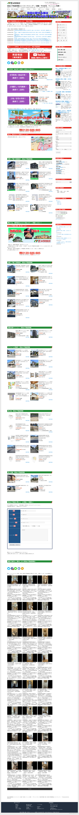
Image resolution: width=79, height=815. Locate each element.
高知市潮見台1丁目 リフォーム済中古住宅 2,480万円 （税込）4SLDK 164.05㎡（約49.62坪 (29, 612)
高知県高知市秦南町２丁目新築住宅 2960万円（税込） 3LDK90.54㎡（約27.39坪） (45, 690)
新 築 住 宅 (61, 24)
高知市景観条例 (58, 171)
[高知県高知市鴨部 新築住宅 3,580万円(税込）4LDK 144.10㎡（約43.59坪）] (45, 658)
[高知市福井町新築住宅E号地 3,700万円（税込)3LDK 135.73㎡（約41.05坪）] (14, 632)
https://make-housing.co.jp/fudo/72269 (27, 672)
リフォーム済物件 (61, 30)
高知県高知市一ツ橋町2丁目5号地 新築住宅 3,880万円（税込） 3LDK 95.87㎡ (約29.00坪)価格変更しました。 (33, 35)
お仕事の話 (59, 201)
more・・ (70, 76)
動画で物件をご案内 (62, 52)
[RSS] (22, 62)
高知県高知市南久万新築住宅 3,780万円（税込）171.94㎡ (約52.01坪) (44, 716)
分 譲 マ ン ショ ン (62, 35)
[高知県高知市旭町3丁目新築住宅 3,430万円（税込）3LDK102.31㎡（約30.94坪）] (45, 632)
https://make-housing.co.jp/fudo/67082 (27, 647)
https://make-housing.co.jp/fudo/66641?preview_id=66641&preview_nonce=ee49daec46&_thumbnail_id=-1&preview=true (14, 753)
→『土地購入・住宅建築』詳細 (46, 91)
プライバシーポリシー (62, 57)
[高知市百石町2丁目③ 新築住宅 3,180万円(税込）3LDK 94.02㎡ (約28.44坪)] (45, 606)
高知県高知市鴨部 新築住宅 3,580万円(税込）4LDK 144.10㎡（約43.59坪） (45, 664)
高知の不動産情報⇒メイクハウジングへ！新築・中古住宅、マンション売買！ (34, 6)
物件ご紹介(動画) (14, 9)
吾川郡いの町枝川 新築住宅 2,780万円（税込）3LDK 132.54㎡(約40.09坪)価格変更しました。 (32, 38)
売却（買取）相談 (61, 49)
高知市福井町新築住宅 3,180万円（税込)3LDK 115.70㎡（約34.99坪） (14, 612)
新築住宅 (22, 9)
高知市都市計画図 (59, 169)
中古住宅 (28, 9)
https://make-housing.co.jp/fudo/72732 (12, 672)
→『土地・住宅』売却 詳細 (47, 103)
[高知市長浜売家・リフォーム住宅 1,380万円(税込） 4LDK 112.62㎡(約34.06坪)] (14, 658)
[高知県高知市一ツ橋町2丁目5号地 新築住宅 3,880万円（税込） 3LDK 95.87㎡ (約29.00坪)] (14, 710)
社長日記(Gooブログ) (40, 808)
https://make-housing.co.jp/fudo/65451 (43, 751)
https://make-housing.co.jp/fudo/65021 (43, 647)
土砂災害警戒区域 (59, 164)
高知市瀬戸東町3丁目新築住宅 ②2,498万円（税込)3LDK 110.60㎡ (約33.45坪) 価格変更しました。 (33, 41)
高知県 (58, 190)
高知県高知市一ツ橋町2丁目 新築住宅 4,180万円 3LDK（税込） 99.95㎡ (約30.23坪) (29, 716)
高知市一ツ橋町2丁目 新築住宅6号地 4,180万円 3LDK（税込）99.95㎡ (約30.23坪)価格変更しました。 (33, 33)
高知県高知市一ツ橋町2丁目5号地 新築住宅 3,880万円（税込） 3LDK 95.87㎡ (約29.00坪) (14, 716)
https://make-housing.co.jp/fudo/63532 (43, 698)
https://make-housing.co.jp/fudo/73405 (12, 594)
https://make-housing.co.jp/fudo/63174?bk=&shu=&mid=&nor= (27, 699)
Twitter (38, 807)
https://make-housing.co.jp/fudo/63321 (43, 725)
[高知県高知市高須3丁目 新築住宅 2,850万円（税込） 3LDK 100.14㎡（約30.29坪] (45, 737)
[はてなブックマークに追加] (19, 62)
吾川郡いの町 (62, 192)
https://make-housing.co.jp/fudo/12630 (27, 751)
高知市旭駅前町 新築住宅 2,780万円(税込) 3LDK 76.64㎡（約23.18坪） (14, 585)
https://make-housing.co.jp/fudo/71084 (43, 620)
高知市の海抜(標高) (59, 167)
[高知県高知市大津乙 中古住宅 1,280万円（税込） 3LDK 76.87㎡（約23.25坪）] (29, 765)
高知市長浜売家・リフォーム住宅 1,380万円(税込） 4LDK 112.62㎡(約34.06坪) (14, 664)
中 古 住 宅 (61, 27)
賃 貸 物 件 (62, 40)
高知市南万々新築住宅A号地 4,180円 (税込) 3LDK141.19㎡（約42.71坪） (28, 585)
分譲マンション (41, 9)
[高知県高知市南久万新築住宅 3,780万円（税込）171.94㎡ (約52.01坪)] (45, 710)
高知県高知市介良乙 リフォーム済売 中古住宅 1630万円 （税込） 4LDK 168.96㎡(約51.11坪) (14, 743)
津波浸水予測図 (61, 161)
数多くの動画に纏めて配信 (34, 50)
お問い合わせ (60, 59)
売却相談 (47, 9)
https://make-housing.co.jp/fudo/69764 (43, 672)
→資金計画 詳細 (49, 79)
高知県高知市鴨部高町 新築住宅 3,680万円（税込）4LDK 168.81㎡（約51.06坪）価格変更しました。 (33, 31)
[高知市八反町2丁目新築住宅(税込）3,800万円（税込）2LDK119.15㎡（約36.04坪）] (29, 658)
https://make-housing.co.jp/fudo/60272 (27, 725)
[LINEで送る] (15, 62)
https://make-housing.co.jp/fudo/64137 (27, 780)
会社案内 (59, 9)
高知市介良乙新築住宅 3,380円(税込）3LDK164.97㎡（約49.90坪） (45, 585)
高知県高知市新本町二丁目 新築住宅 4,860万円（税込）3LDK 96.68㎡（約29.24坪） (14, 771)
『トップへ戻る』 (40, 804)
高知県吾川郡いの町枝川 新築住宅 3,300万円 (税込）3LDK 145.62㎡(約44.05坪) (29, 690)
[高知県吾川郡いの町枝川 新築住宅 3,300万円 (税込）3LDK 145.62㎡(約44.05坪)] (29, 684)
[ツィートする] (8, 62)
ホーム (8, 9)
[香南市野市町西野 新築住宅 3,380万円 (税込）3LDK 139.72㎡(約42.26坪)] (29, 632)
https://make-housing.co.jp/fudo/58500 (14, 725)
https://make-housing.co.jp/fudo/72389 (12, 647)
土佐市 (65, 191)
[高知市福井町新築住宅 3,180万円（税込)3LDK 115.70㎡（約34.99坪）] (14, 606)
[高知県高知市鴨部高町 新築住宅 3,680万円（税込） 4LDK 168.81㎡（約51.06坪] (45, 765)
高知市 (58, 191)
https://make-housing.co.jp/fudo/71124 (43, 594)
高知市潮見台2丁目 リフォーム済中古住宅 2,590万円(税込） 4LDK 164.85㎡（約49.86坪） (14, 690)
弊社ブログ (58, 200)
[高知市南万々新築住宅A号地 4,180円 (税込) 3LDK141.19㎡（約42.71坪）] (29, 579)
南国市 (61, 191)
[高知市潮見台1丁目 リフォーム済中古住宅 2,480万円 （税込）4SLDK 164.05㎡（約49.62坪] (29, 606)
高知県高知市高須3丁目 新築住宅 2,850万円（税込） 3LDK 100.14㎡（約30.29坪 (45, 743)
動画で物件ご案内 (29, 804)
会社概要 (27, 807)
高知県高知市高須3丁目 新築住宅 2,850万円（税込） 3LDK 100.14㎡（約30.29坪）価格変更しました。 (33, 37)
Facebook (38, 806)
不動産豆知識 (60, 54)
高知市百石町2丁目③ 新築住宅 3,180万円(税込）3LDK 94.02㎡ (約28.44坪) (45, 612)
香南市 (68, 191)
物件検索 (53, 9)
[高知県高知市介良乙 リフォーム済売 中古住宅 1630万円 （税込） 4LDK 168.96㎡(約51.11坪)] (14, 737)
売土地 (34, 9)
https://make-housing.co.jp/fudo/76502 (29, 620)
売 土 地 (61, 32)
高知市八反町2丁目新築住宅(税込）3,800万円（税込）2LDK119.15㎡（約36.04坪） (29, 664)
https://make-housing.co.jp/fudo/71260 (13, 698)
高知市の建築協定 (59, 173)
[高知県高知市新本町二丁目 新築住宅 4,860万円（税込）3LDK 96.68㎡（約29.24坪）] (14, 765)
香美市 (58, 192)
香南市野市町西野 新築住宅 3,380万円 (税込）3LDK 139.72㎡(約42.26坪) (29, 638)
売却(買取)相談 (28, 805)
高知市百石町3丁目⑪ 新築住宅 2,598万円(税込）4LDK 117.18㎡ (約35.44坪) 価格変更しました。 (33, 39)
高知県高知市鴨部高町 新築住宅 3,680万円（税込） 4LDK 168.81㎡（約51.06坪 (44, 771)
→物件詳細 (27, 168)
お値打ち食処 (59, 204)
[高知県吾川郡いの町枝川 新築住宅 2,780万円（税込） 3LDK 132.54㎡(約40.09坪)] (29, 737)
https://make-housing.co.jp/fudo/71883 (12, 620)
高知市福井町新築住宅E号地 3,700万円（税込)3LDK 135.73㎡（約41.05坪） (14, 638)
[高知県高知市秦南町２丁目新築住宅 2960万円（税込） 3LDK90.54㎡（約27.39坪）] (45, 684)
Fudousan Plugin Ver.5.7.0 (73, 813)
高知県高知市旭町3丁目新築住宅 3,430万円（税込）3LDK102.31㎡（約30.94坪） (45, 638)
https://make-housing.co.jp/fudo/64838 (12, 780)
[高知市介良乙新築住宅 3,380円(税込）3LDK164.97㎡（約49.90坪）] (45, 579)
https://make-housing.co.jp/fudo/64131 (43, 780)
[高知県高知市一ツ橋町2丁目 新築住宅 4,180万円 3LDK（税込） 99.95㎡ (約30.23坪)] (29, 710)
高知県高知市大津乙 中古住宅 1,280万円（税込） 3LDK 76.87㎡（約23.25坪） (28, 771)
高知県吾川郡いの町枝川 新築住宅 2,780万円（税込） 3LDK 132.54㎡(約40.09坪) (29, 743)
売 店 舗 (62, 37)
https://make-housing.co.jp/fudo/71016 (27, 594)
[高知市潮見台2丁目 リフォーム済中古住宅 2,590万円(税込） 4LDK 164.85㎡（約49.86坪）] (14, 684)
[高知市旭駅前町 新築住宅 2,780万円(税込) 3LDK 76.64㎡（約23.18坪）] (14, 579)
